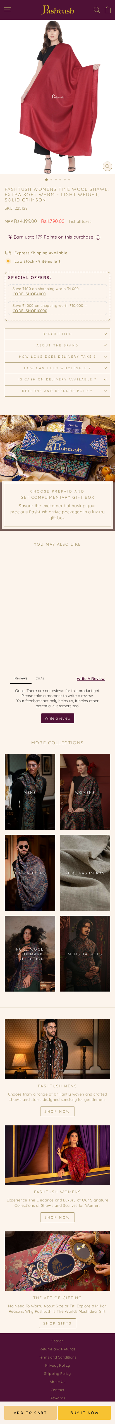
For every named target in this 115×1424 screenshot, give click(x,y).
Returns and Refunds (57, 1349)
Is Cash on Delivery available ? (57, 379)
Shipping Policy (57, 1373)
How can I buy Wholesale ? (57, 368)
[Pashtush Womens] (57, 1155)
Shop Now (57, 1111)
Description (57, 334)
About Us (57, 1381)
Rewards (57, 1398)
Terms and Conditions (57, 1357)
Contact (57, 1389)
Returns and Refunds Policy (57, 391)
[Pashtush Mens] (57, 1049)
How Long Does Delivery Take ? (57, 357)
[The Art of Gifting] (57, 1261)
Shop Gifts (57, 1323)
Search (57, 1341)
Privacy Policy (57, 1365)
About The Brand (58, 345)
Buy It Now (84, 1412)
